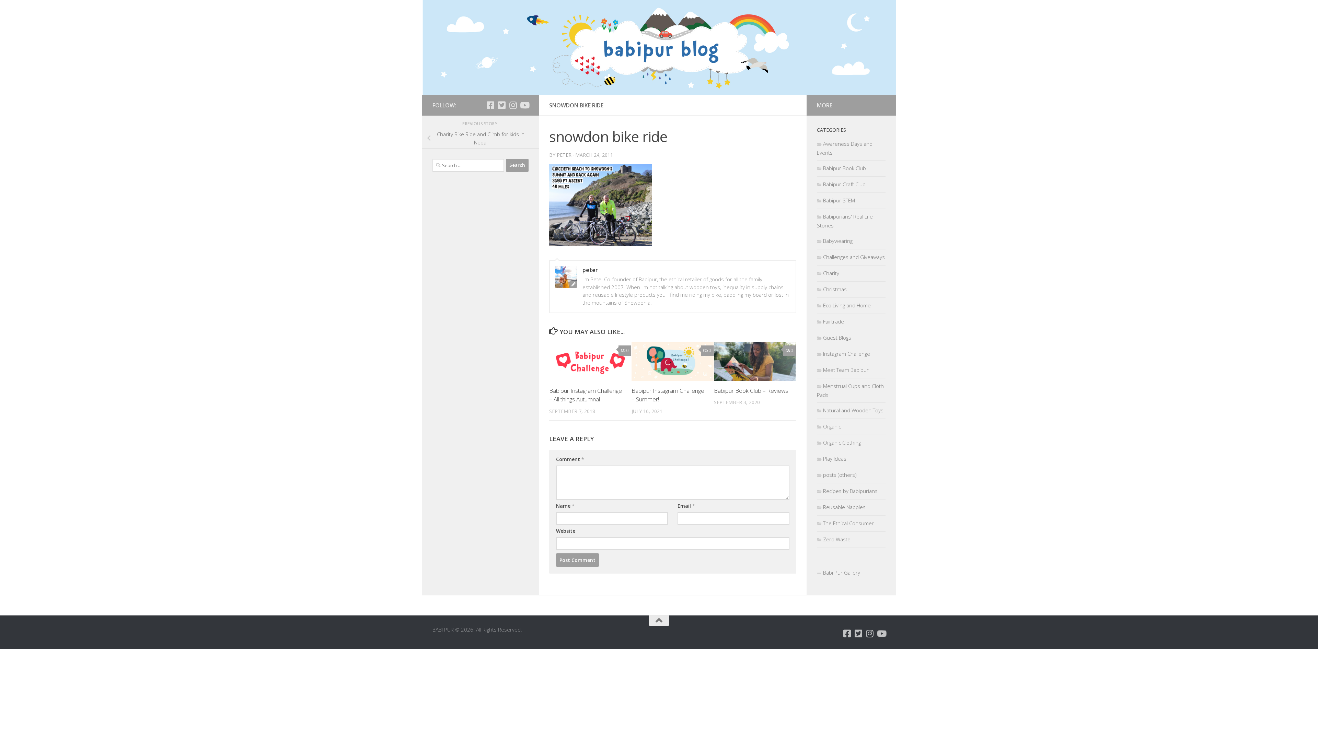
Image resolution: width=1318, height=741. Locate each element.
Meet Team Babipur (846, 369)
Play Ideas (834, 458)
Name (565, 506)
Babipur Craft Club (844, 184)
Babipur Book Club (844, 168)
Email (686, 506)
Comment (570, 459)
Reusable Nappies (844, 507)
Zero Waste (837, 539)
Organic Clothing (842, 442)
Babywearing (838, 240)
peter (564, 155)
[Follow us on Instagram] (513, 105)
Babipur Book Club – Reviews (751, 391)
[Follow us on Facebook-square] (490, 105)
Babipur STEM (839, 200)
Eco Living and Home (847, 305)
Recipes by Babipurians (850, 490)
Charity (831, 273)
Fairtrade (833, 321)
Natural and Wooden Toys (853, 410)
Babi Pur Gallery (841, 572)
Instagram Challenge (846, 353)
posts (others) (840, 474)
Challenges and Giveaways (854, 257)
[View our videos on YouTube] (524, 105)
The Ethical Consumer (848, 523)
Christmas (835, 289)
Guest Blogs (837, 337)
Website (565, 531)
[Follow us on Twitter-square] (501, 105)
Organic (832, 426)
